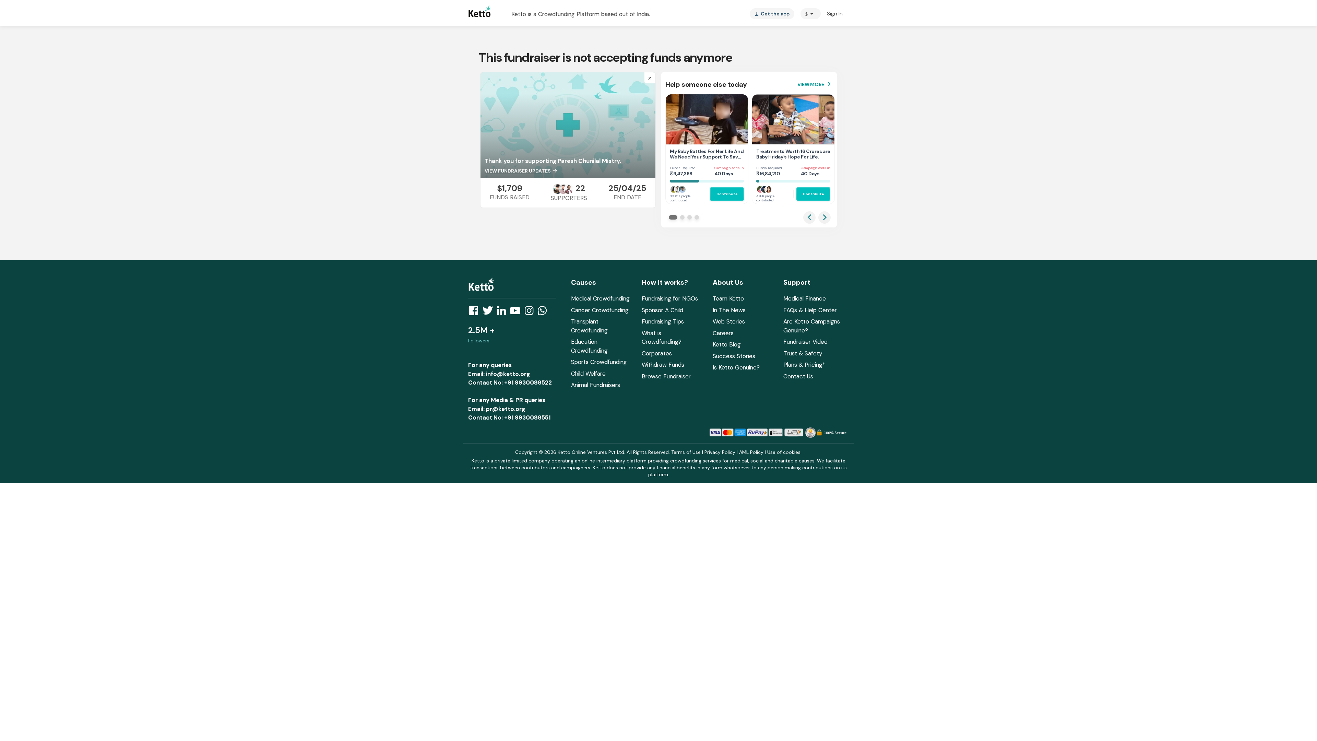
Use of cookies (784, 452)
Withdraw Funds (663, 364)
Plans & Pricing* (804, 364)
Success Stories (734, 356)
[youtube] (517, 312)
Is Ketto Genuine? (736, 367)
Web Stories (729, 321)
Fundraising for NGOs (670, 298)
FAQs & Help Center (810, 310)
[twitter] (490, 312)
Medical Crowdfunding (600, 298)
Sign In (835, 13)
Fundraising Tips (663, 321)
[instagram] (531, 312)
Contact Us (798, 376)
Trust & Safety (802, 353)
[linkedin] (503, 312)
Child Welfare (588, 373)
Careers (723, 333)
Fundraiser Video (805, 341)
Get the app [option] (772, 14)
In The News (729, 310)
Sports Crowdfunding (599, 362)
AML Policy (751, 452)
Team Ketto (728, 298)
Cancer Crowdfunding (600, 310)
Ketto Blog (727, 344)
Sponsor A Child (662, 310)
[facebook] (475, 312)
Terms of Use (686, 452)
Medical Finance (804, 298)
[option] (810, 13)
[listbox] (772, 14)
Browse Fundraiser (666, 376)
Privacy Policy (720, 452)
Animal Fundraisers (595, 385)
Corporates (657, 353)
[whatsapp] (544, 312)
